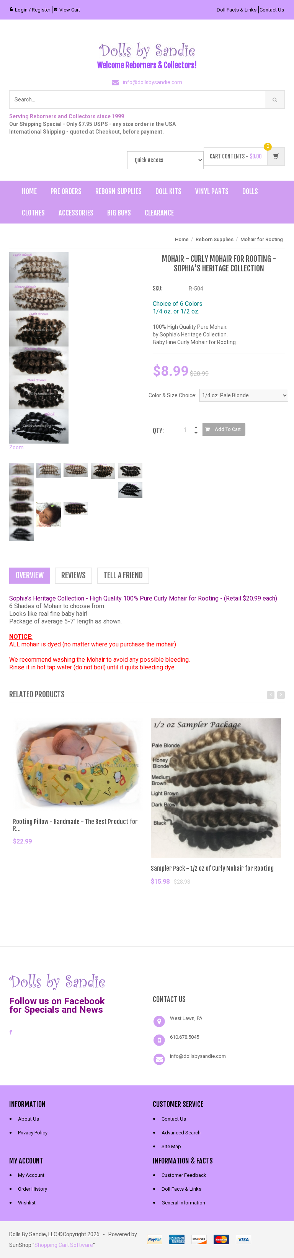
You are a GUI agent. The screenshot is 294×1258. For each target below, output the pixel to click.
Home (29, 191)
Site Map (171, 1146)
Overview (30, 575)
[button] (219, 981)
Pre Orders (66, 191)
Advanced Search (181, 1133)
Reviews (73, 575)
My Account (31, 1175)
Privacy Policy (32, 1133)
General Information (183, 1203)
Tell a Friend (123, 575)
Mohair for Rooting (261, 239)
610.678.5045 (184, 1037)
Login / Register (32, 10)
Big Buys (119, 213)
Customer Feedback (184, 1175)
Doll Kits (168, 191)
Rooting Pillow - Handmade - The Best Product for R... (75, 825)
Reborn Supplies (118, 191)
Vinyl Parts (212, 191)
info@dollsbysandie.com (152, 82)
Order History (32, 1189)
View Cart (69, 10)
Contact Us (272, 10)
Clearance (159, 213)
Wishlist (27, 1203)
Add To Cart (227, 429)
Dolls (250, 191)
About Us (28, 1119)
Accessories (76, 213)
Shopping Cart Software (63, 1245)
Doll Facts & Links (236, 10)
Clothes (33, 213)
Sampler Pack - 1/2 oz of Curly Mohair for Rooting (212, 868)
